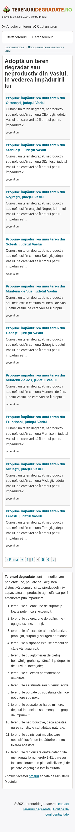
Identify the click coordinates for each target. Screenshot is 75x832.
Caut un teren (47, 26)
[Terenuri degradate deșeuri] (36, 9)
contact (63, 804)
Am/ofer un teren (18, 26)
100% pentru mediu (34, 16)
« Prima (12, 559)
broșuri (34, 776)
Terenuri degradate (37, 809)
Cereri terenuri (43, 37)
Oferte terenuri (16, 37)
